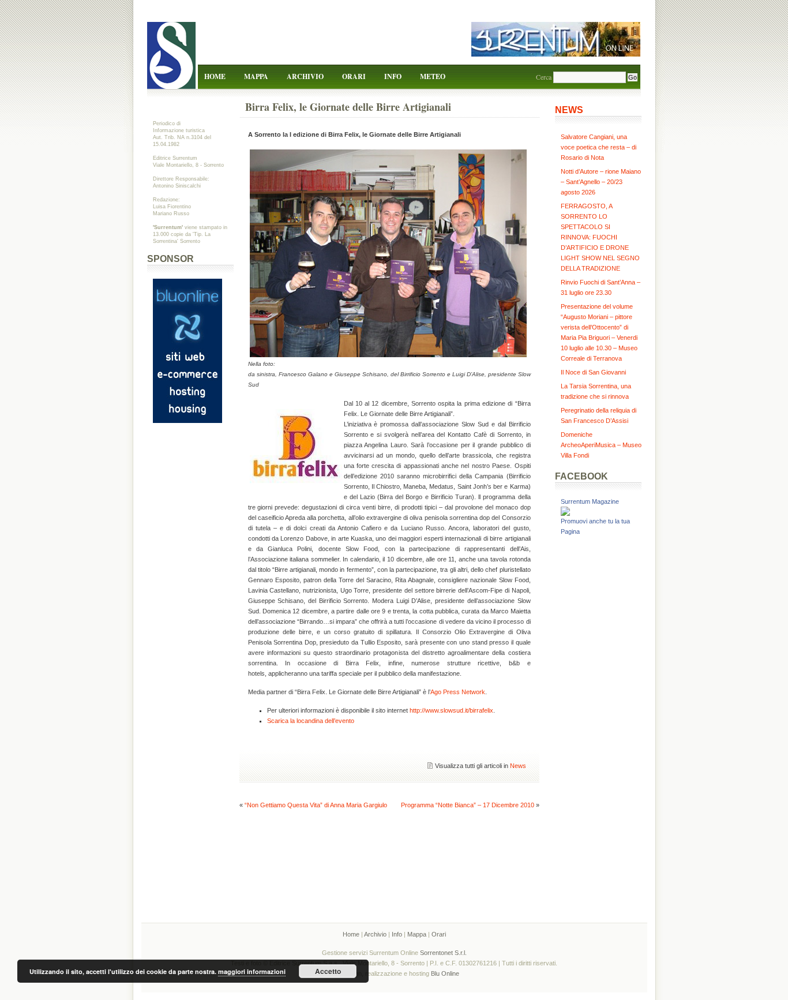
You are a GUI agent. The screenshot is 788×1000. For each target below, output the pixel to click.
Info (392, 76)
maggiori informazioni (252, 971)
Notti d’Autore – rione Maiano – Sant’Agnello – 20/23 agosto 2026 (601, 182)
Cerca (543, 76)
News (518, 765)
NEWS (569, 110)
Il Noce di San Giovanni (593, 372)
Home (215, 76)
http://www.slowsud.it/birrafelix (451, 710)
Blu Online (445, 973)
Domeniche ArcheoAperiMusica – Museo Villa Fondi (601, 445)
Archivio (305, 76)
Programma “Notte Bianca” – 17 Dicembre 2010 (467, 805)
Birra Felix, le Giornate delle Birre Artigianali (348, 106)
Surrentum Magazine (590, 501)
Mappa (256, 76)
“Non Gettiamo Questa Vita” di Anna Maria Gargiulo (316, 805)
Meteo (432, 76)
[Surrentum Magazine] (565, 513)
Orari (354, 76)
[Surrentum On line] (555, 54)
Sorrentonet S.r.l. (443, 952)
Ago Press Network (457, 691)
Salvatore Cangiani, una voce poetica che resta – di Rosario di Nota (598, 147)
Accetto (328, 971)
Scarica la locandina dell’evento (310, 720)
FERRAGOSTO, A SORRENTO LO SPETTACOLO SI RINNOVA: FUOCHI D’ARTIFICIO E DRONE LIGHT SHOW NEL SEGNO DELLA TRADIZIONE (600, 237)
